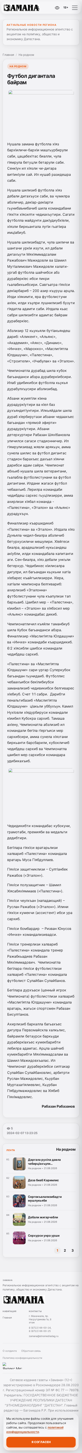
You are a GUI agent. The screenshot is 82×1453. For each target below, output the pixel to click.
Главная (8, 54)
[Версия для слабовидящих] (57, 7)
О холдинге (10, 1350)
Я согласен (41, 1442)
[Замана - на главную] (21, 7)
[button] (75, 8)
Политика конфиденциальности (22, 1357)
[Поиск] (38, 8)
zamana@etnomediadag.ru (43, 1336)
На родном (26, 54)
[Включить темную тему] (48, 8)
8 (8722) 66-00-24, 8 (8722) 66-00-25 (40, 1329)
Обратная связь (31, 1350)
